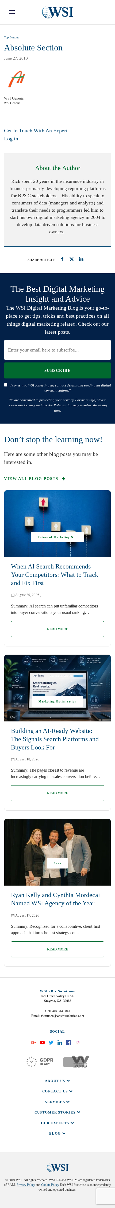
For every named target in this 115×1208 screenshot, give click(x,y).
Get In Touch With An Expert (36, 130)
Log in (11, 138)
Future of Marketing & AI (56, 538)
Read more (57, 629)
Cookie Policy (50, 1185)
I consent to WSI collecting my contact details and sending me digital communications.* (60, 388)
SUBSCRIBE (57, 370)
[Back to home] (57, 12)
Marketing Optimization (57, 701)
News (57, 863)
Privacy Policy (26, 1185)
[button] (12, 12)
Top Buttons (11, 37)
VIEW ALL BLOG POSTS (32, 478)
